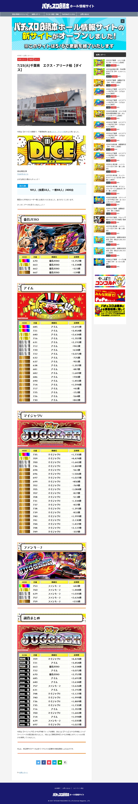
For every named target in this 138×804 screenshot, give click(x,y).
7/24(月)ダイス (22, 174)
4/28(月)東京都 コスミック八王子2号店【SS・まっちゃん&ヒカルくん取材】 (116, 200)
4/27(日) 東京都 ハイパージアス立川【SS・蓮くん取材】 (115, 228)
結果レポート (36, 14)
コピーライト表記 (78, 788)
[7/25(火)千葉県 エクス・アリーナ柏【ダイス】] (54, 762)
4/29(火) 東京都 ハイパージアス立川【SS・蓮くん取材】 (115, 166)
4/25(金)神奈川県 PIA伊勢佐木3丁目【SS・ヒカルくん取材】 (116, 71)
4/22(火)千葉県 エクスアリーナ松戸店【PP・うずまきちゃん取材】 (116, 155)
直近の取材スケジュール (20, 14)
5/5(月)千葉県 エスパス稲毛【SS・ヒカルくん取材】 (115, 61)
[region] (69, 34)
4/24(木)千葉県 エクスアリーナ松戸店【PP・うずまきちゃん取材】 (116, 124)
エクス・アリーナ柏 (58, 132)
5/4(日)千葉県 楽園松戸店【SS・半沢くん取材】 (115, 81)
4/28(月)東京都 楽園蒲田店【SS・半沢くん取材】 (116, 145)
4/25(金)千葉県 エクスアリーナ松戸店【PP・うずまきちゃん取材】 (116, 102)
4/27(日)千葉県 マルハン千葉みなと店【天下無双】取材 (116, 218)
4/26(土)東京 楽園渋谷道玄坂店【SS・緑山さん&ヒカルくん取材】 (116, 250)
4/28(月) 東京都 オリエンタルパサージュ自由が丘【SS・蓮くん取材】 (115, 188)
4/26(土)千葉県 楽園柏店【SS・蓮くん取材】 (115, 210)
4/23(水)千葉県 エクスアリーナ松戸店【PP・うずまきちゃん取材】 (116, 135)
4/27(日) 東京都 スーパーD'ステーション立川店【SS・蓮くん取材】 (116, 177)
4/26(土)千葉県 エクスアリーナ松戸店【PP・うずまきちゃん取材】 (116, 91)
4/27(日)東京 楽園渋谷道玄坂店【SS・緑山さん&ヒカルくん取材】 (116, 239)
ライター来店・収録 (52, 14)
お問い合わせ (84, 14)
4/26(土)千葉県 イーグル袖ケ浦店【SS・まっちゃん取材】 (116, 261)
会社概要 (57, 788)
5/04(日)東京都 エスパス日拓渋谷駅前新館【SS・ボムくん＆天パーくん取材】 (116, 113)
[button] (69, 34)
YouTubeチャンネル (68, 14)
